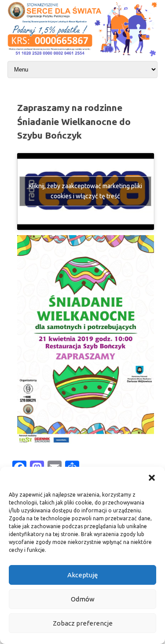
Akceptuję (82, 575)
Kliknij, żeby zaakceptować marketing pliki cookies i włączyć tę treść (85, 191)
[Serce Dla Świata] (82, 57)
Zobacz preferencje (83, 623)
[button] (151, 477)
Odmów (83, 599)
